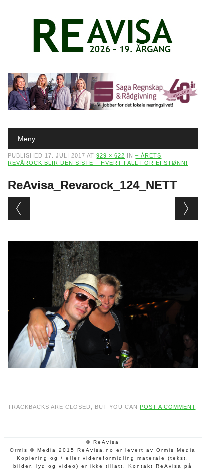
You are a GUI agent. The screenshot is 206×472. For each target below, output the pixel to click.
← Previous (19, 208)
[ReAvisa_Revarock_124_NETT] (103, 378)
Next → (187, 208)
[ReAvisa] (103, 53)
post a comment (168, 407)
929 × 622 (110, 155)
